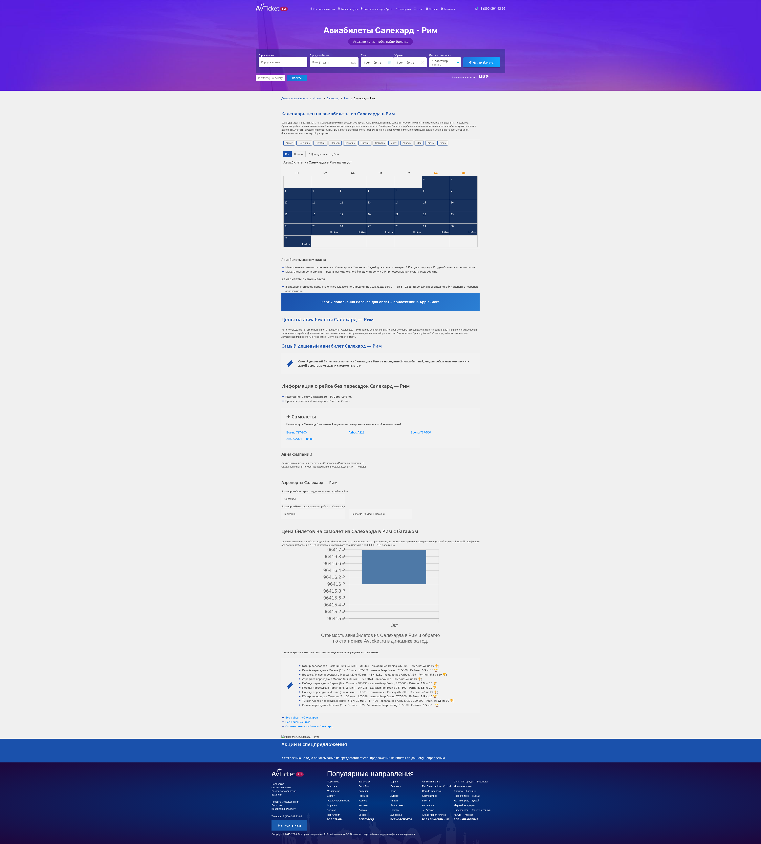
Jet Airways (428, 810)
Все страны (335, 819)
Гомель (394, 810)
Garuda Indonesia (432, 791)
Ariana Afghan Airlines (434, 815)
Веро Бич (364, 786)
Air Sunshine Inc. (431, 781)
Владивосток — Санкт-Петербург (472, 810)
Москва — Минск (463, 786)
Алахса (363, 810)
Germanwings (429, 796)
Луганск (394, 796)
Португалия (333, 815)
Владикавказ (397, 805)
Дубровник (396, 815)
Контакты (449, 9)
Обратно (399, 55)
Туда (363, 55)
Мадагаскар (333, 791)
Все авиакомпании (435, 819)
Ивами (394, 800)
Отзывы (433, 9)
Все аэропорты (401, 819)
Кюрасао (332, 805)
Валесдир (364, 781)
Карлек (363, 800)
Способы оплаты (281, 787)
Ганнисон (364, 796)
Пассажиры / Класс (440, 55)
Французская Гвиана (338, 800)
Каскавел (364, 805)
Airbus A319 (356, 432)
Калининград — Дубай (466, 800)
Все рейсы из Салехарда (301, 717)
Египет (331, 796)
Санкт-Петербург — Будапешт (471, 781)
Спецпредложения (324, 9)
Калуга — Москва (463, 815)
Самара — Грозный (465, 791)
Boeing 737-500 (421, 432)
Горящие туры (349, 9)
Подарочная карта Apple (377, 9)
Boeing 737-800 (296, 432)
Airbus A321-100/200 (299, 439)
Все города (367, 819)
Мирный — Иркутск (464, 805)
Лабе (393, 791)
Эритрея (332, 786)
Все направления (466, 819)
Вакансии (277, 794)
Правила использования (285, 801)
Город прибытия (319, 55)
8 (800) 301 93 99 (493, 9)
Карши (394, 781)
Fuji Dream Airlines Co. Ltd (436, 786)
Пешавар (395, 786)
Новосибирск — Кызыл (467, 796)
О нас (420, 9)
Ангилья (331, 810)
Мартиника (333, 781)
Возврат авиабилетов (284, 791)
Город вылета (266, 55)
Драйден (364, 791)
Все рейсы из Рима (297, 721)
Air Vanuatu (428, 805)
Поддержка (404, 9)
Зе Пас (362, 815)
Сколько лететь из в (308, 726)
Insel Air (426, 800)
